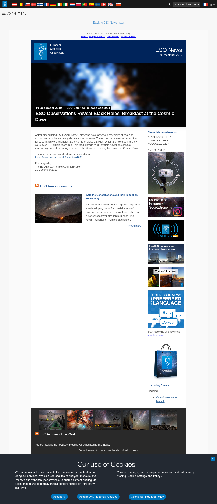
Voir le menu (16, 13)
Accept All (59, 496)
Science (179, 4)
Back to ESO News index (108, 22)
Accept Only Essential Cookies (98, 496)
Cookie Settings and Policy (147, 496)
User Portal (192, 4)
